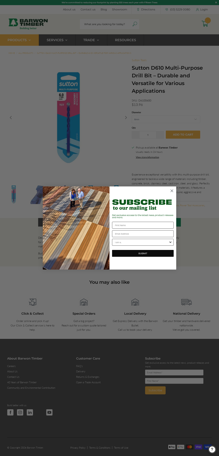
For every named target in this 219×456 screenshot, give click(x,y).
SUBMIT (142, 253)
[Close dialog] (172, 191)
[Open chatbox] (212, 449)
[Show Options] (170, 242)
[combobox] (142, 242)
